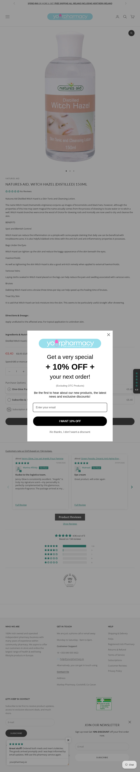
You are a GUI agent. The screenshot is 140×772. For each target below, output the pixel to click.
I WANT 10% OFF (70, 421)
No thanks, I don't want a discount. (70, 431)
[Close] (108, 335)
